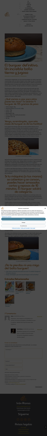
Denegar (23, 222)
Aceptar (23, 219)
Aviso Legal (32, 228)
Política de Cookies (16, 228)
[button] (45, 208)
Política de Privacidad (25, 228)
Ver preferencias (23, 225)
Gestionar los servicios (6, 216)
